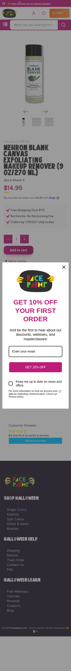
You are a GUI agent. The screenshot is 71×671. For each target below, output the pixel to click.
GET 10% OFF (35, 367)
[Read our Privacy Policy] (60, 391)
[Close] (64, 267)
